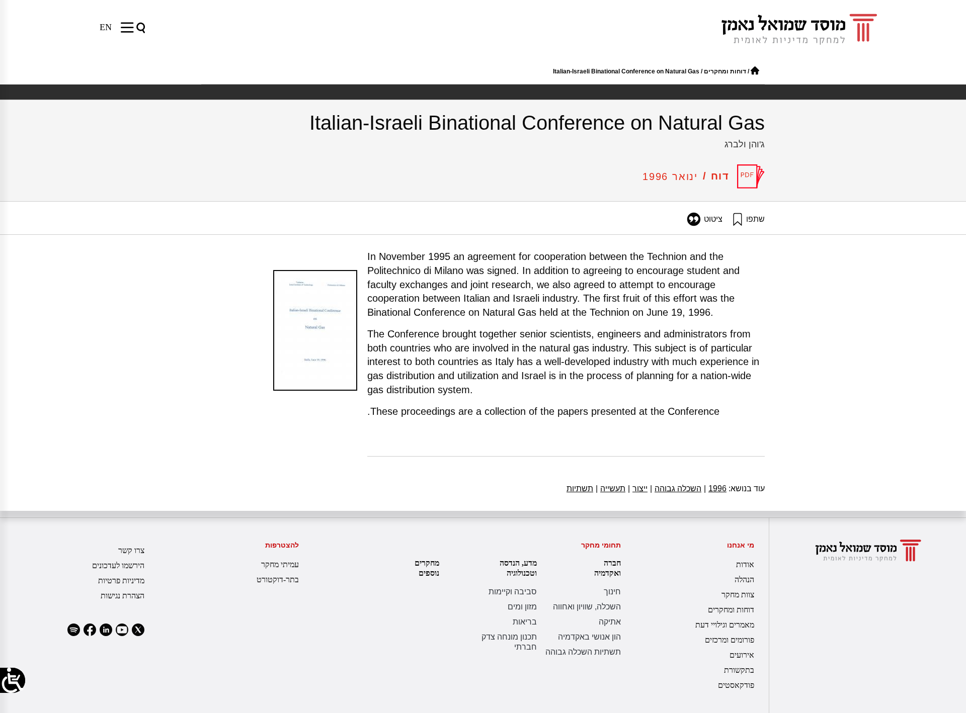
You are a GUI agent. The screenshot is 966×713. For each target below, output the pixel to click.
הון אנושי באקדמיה (589, 637)
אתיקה (610, 621)
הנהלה (744, 579)
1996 (715, 488)
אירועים (742, 655)
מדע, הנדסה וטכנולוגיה (518, 568)
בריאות (525, 621)
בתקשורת (739, 670)
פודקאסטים (736, 685)
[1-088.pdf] (751, 176)
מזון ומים (522, 606)
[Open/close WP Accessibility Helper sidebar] (12, 680)
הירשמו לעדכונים (118, 565)
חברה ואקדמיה (607, 568)
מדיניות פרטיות (121, 580)
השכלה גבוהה (675, 488)
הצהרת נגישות (122, 595)
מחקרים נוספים (427, 568)
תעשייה (610, 488)
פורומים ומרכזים (729, 640)
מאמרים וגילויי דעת (724, 624)
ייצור (638, 488)
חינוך (612, 591)
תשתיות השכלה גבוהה (583, 652)
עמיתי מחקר (280, 564)
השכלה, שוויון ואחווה (587, 606)
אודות (745, 564)
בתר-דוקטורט (278, 579)
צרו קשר (131, 550)
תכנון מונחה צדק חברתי (509, 642)
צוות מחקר (737, 594)
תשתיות (580, 488)
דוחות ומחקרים (725, 71)
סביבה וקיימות (513, 591)
